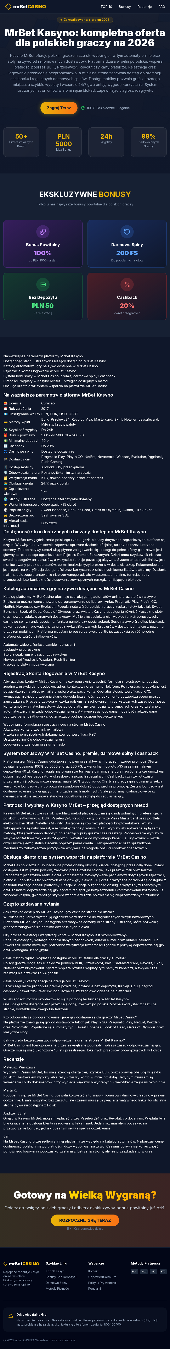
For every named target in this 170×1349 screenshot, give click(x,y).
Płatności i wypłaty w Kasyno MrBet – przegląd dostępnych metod (55, 381)
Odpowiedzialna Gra (102, 1277)
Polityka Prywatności (102, 1282)
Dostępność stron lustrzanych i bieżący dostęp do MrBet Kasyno (54, 361)
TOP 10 (106, 7)
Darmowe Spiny (56, 1282)
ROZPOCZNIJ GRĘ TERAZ (85, 1220)
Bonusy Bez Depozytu (61, 1277)
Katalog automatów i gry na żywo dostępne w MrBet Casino (50, 366)
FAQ (161, 7)
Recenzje (144, 7)
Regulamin (95, 1288)
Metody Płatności (57, 1288)
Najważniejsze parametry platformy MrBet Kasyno (43, 356)
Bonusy (125, 7)
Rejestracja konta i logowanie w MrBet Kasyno (39, 371)
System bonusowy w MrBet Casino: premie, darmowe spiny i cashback (59, 376)
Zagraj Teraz (59, 108)
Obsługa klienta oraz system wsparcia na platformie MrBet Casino (55, 386)
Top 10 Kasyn (55, 1271)
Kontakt (93, 1271)
